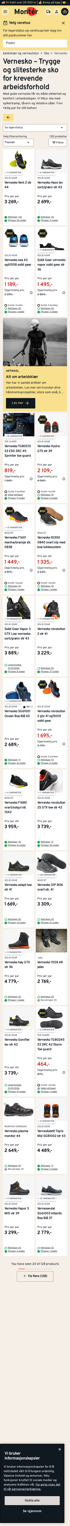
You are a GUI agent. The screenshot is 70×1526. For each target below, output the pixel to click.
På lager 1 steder (16, 311)
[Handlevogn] (65, 11)
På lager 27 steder (50, 671)
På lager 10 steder (50, 922)
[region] (32, 1483)
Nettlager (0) (14, 308)
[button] (35, 128)
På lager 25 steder (50, 845)
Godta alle (32, 1500)
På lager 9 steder (16, 498)
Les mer (17, 403)
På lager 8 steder (16, 671)
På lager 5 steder (49, 1169)
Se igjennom (32, 1511)
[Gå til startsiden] (26, 11)
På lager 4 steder (49, 763)
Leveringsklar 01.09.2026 (14, 666)
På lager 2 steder (49, 311)
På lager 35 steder (17, 220)
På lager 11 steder (49, 220)
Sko (46, 53)
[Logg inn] (56, 11)
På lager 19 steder (17, 1091)
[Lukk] (60, 1449)
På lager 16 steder (17, 763)
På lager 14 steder (17, 922)
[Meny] (5, 11)
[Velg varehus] (48, 11)
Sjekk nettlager (15, 494)
